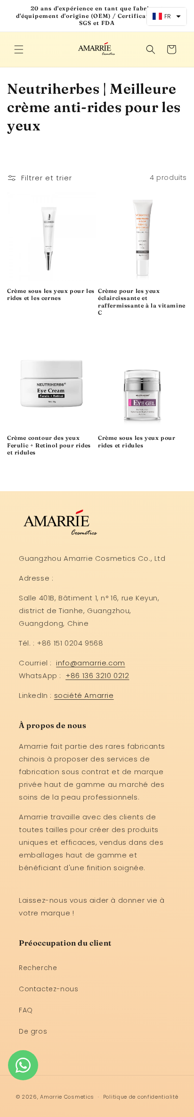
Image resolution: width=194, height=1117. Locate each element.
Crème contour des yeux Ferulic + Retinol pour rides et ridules (49, 445)
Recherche (38, 967)
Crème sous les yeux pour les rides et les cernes (51, 294)
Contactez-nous (48, 989)
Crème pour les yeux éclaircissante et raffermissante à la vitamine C (142, 301)
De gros (33, 1031)
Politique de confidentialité (140, 1097)
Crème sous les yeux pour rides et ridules (136, 441)
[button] (18, 49)
